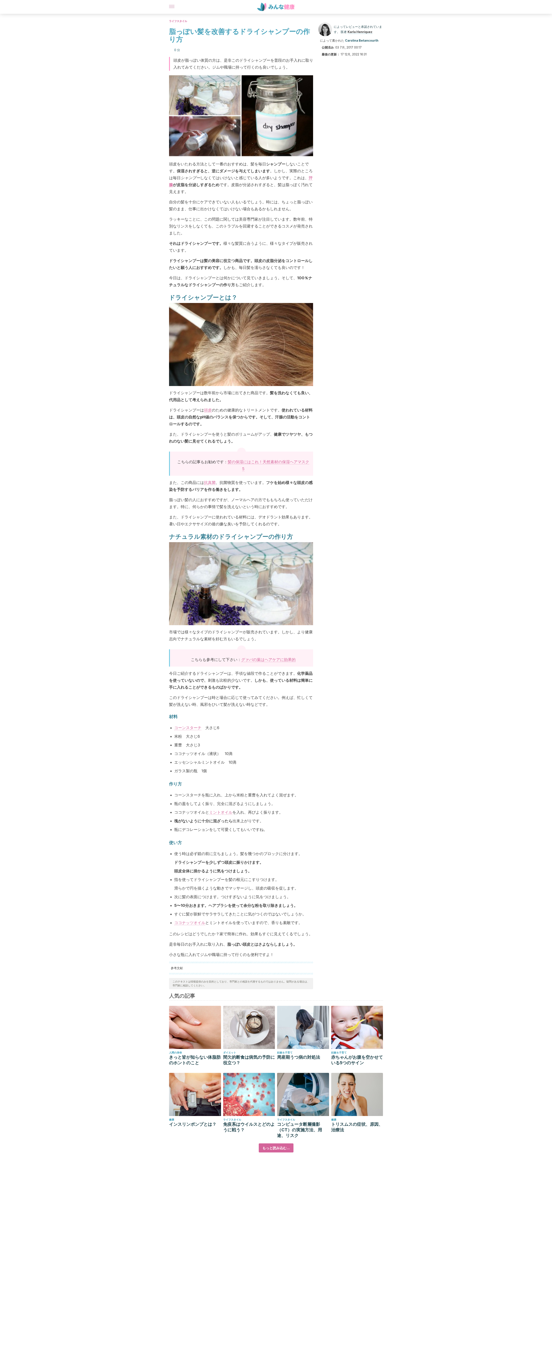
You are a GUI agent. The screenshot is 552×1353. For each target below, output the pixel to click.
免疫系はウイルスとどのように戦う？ (249, 1127)
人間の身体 (175, 1052)
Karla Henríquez (360, 32)
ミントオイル (220, 812)
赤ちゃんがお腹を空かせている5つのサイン (357, 1060)
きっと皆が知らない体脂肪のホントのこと (195, 1060)
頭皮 (208, 410)
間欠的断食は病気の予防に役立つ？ (249, 1060)
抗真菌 (210, 482)
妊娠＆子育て (285, 1052)
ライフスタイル (178, 21)
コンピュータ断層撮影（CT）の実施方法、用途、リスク (299, 1130)
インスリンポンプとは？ (192, 1124)
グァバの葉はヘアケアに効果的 (268, 659)
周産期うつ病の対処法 (298, 1057)
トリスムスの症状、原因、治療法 (357, 1127)
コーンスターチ (187, 727)
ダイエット (229, 1052)
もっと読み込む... (276, 1148)
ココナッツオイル (189, 922)
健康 (171, 1119)
